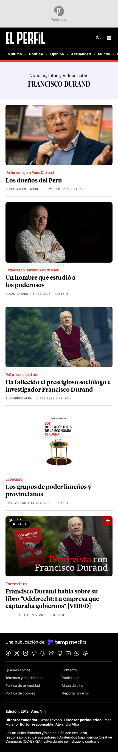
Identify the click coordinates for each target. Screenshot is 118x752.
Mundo (104, 54)
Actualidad (81, 54)
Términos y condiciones (24, 677)
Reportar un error (75, 693)
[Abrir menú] (109, 37)
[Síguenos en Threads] (42, 653)
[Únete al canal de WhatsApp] (77, 653)
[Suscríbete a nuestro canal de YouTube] (68, 653)
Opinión (57, 54)
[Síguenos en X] (16, 653)
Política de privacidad (22, 685)
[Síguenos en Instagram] (25, 653)
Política (36, 54)
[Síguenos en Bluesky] (51, 653)
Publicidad (70, 677)
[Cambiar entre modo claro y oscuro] (98, 37)
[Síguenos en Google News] (85, 653)
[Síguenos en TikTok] (34, 653)
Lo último (13, 54)
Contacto (69, 670)
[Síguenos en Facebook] (8, 653)
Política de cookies (20, 693)
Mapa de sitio (72, 685)
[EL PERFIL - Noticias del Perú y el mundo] (25, 37)
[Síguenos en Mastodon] (60, 653)
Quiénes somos (17, 670)
